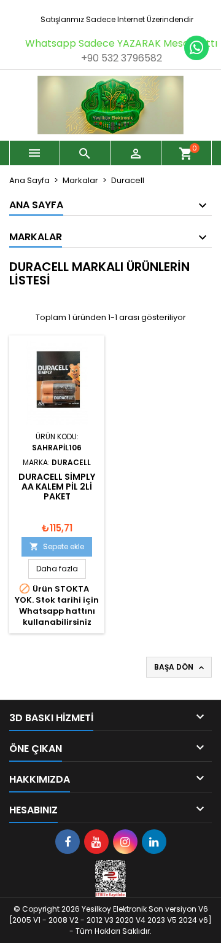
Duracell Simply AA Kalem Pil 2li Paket (56, 487)
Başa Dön (180, 667)
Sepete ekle (56, 546)
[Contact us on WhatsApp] (196, 48)
